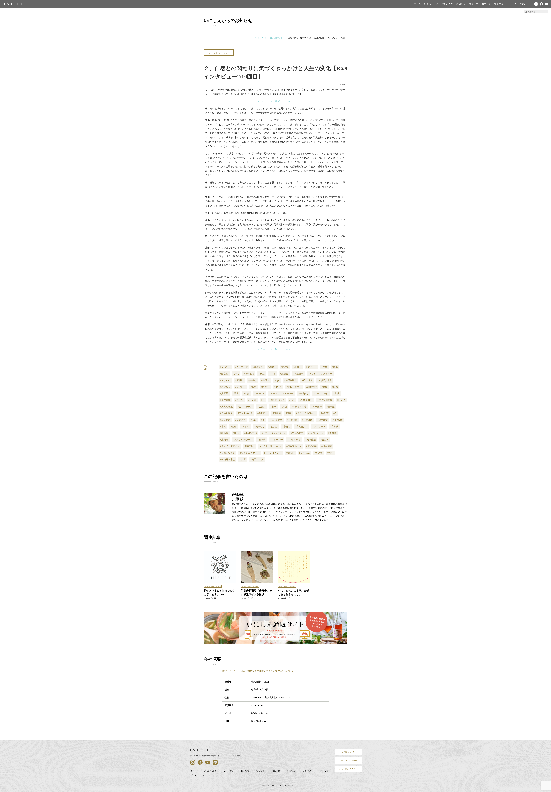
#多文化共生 (301, 426)
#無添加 (277, 413)
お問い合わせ (348, 752)
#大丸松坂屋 (226, 406)
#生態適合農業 (324, 380)
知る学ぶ (498, 4)
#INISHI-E (259, 393)
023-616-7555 (257, 705)
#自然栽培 (307, 420)
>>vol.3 (289, 101)
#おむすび (225, 380)
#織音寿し (250, 446)
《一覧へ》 (276, 101)
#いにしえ (240, 387)
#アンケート (319, 426)
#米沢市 (245, 426)
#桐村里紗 (311, 387)
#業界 (236, 393)
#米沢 (223, 426)
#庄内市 (224, 439)
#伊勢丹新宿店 (227, 459)
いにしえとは (431, 4)
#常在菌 (285, 367)
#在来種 (319, 453)
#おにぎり (225, 387)
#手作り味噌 (294, 439)
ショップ (511, 4)
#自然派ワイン (227, 453)
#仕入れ (252, 400)
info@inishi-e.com (259, 713)
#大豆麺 (224, 393)
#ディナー (311, 367)
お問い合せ (525, 4)
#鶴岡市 (265, 380)
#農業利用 (225, 420)
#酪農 (288, 413)
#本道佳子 (298, 373)
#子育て (286, 426)
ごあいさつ (447, 4)
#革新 (253, 387)
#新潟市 (325, 413)
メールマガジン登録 (348, 760)
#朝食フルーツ (293, 446)
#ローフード (241, 367)
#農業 (324, 367)
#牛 (263, 420)
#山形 (273, 406)
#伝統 (253, 420)
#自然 (335, 367)
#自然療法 (262, 413)
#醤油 (284, 406)
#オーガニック (321, 393)
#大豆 (243, 459)
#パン (292, 400)
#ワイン (239, 400)
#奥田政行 (316, 406)
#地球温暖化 (290, 380)
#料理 (330, 453)
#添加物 (332, 433)
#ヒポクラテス (245, 406)
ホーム (417, 4)
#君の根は (307, 380)
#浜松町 (290, 453)
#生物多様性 (306, 400)
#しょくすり (275, 420)
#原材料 (239, 380)
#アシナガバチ (245, 413)
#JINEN (278, 387)
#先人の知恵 (297, 433)
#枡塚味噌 (326, 446)
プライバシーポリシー (200, 775)
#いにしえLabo (315, 433)
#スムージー (276, 439)
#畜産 (233, 426)
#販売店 (265, 387)
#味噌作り (303, 393)
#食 (263, 400)
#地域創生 (258, 367)
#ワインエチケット (249, 453)
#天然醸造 (310, 439)
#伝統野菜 (311, 446)
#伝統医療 (240, 420)
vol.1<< (261, 101)
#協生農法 (322, 420)
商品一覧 (486, 4)
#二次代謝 (292, 420)
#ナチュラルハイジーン (274, 433)
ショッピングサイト (348, 769)
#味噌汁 (272, 367)
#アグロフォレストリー (320, 373)
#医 (335, 413)
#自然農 (261, 439)
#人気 (236, 373)
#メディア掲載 (299, 406)
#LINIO (297, 367)
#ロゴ (272, 373)
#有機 (336, 393)
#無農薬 (273, 426)
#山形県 (224, 433)
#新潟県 (331, 406)
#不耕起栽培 (250, 433)
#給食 (324, 387)
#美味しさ (259, 426)
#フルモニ (304, 453)
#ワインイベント (273, 453)
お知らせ (460, 4)
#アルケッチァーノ (243, 439)
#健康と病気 (226, 413)
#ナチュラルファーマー (281, 393)
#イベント (225, 367)
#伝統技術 (249, 373)
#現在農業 (225, 400)
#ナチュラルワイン (306, 413)
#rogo (276, 380)
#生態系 (261, 406)
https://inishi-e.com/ (260, 721)
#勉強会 (284, 373)
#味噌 (335, 387)
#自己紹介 (338, 420)
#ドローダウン (294, 387)
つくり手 (473, 4)
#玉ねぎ (325, 439)
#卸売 (246, 393)
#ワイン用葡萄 (324, 400)
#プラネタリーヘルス (271, 446)
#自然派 (334, 426)
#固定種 (224, 373)
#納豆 (262, 373)
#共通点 (252, 380)
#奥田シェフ (257, 459)
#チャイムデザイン (230, 446)
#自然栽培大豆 (276, 400)
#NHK (236, 433)
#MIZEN (341, 400)
